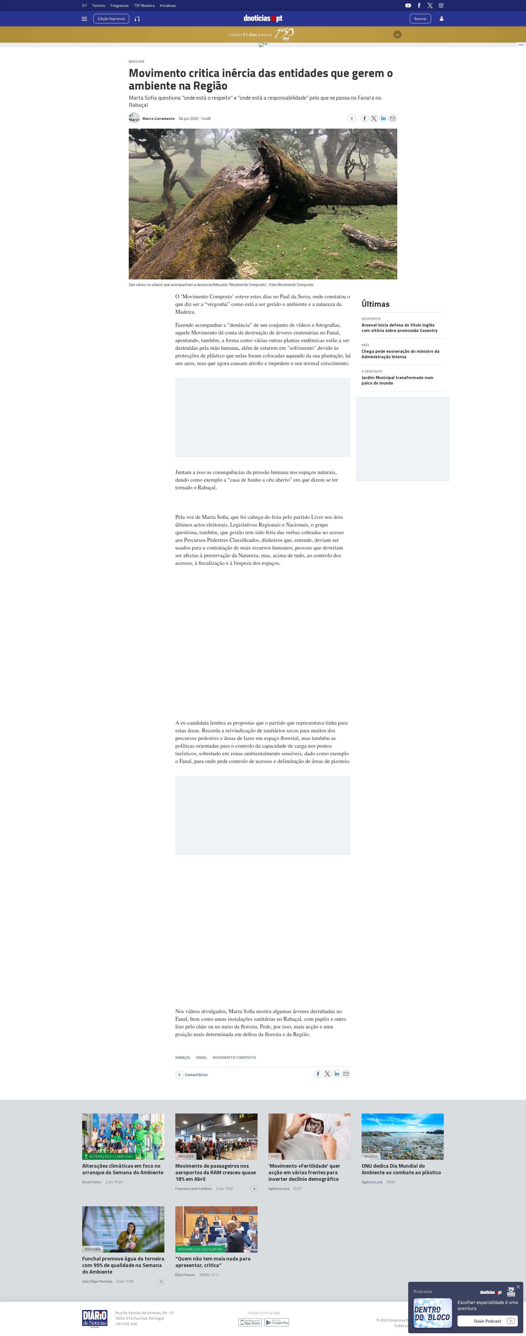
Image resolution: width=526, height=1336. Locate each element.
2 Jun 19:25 (113, 1182)
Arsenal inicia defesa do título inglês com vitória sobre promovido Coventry (400, 328)
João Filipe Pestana (97, 1281)
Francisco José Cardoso (193, 1188)
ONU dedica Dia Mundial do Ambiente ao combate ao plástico (401, 1168)
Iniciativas (168, 5)
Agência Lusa (278, 1188)
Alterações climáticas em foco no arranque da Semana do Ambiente (122, 1168)
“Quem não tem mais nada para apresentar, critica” (213, 1261)
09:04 (391, 1182)
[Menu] (84, 19)
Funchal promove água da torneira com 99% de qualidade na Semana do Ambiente (123, 1265)
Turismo (98, 5)
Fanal (201, 1057)
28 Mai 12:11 (209, 1274)
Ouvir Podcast (487, 1321)
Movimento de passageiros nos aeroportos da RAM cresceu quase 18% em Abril (215, 1172)
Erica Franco (91, 1182)
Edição (111, 18)
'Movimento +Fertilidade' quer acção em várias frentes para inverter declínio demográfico (304, 1172)
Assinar (420, 18)
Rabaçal (183, 1057)
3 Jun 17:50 (124, 1281)
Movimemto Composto (234, 1057)
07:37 (297, 1188)
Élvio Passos (185, 1274)
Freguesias (120, 5)
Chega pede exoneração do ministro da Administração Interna (400, 354)
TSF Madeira (144, 5)
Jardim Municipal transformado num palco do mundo (397, 380)
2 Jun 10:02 (224, 1188)
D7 (84, 5)
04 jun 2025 (194, 118)
